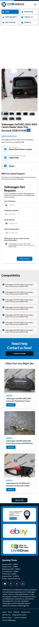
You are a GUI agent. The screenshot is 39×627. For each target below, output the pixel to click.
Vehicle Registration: (11, 229)
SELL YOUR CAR (10, 22)
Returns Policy (7, 617)
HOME (7, 12)
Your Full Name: (10, 201)
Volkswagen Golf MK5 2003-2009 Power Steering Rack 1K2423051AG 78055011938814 (19, 442)
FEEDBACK (27, 22)
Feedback (16, 612)
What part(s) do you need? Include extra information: (16, 239)
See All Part (19, 500)
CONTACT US (28, 17)
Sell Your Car (6, 615)
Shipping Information (19, 615)
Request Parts (25, 612)
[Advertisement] (19, 46)
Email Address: (9, 220)
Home (4, 612)
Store (10, 612)
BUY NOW (11, 405)
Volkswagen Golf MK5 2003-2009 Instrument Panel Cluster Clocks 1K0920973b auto (18, 399)
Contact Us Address (20, 617)
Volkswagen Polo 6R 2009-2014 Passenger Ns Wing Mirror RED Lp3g (18, 484)
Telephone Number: (11, 210)
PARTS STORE (28, 12)
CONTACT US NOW (19, 353)
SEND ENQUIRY (25, 259)
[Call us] (35, 6)
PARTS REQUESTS (11, 17)
